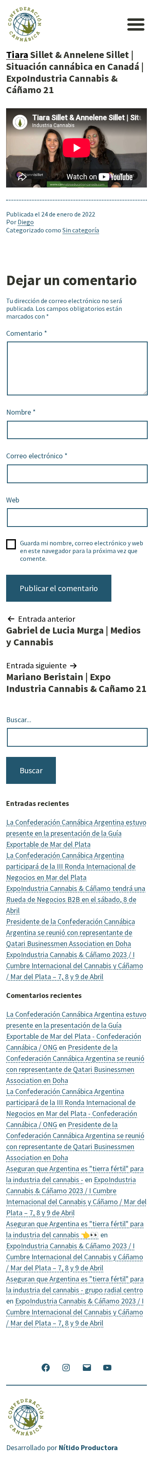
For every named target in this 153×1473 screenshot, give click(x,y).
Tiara (17, 54)
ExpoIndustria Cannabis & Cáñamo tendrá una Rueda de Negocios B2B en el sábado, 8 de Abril (75, 899)
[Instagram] (66, 1367)
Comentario (26, 333)
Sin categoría (80, 230)
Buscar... (18, 719)
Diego (26, 222)
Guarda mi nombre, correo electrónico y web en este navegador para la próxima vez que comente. (81, 550)
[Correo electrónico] (87, 1367)
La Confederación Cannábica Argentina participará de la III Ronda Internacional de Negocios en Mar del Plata (70, 866)
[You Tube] (107, 1367)
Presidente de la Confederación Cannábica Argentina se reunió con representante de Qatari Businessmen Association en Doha (70, 932)
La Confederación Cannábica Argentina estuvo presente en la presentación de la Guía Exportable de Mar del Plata (76, 833)
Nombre (21, 412)
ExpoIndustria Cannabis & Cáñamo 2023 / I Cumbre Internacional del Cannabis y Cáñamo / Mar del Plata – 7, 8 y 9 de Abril (74, 965)
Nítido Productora (88, 1447)
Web (12, 499)
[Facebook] (45, 1367)
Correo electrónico (37, 455)
